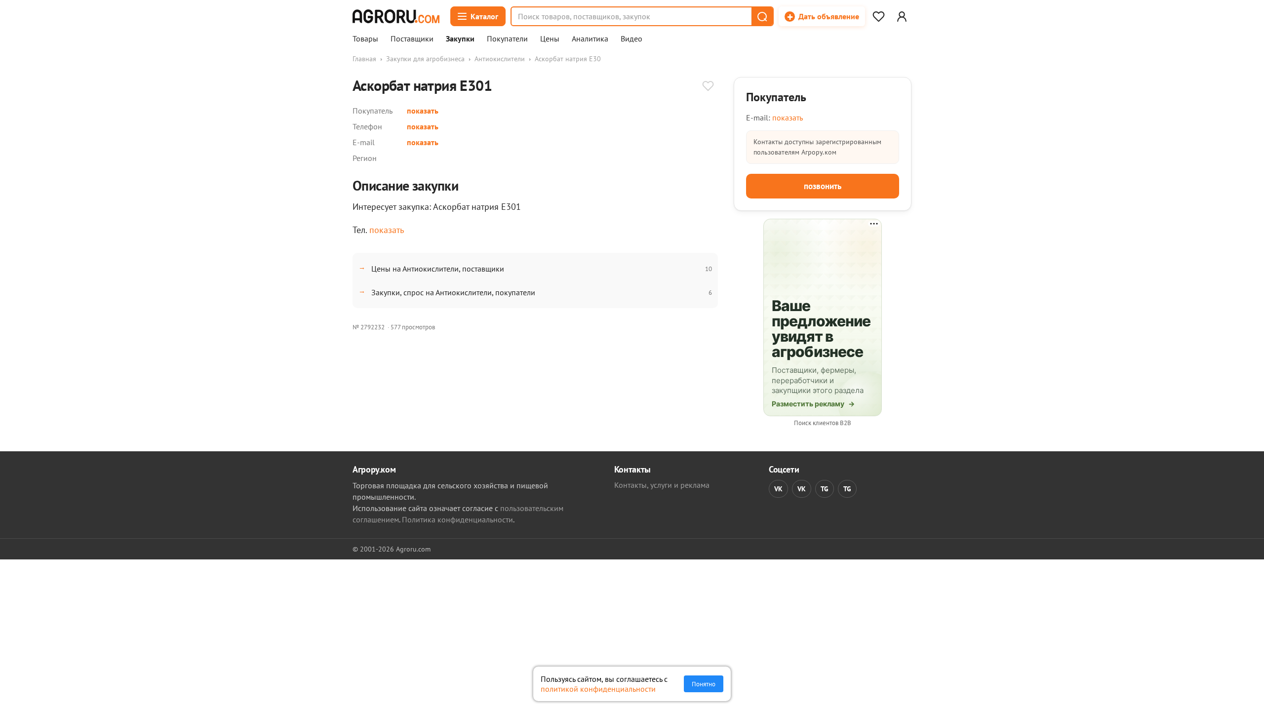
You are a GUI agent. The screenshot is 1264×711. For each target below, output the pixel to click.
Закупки (460, 39)
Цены (549, 39)
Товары (365, 39)
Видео (631, 39)
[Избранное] (878, 16)
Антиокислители (499, 58)
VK (778, 488)
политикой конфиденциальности (598, 689)
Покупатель (776, 97)
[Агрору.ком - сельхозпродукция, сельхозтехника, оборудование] (396, 16)
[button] (762, 16)
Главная (364, 58)
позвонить (822, 186)
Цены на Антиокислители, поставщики (437, 269)
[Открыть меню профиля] (901, 16)
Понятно (703, 683)
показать (422, 111)
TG (825, 488)
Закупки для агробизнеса (425, 58)
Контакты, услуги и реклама (662, 485)
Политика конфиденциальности (457, 519)
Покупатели (507, 39)
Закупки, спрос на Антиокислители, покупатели (453, 292)
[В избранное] (708, 87)
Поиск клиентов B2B (822, 423)
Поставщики (412, 39)
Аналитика (590, 39)
